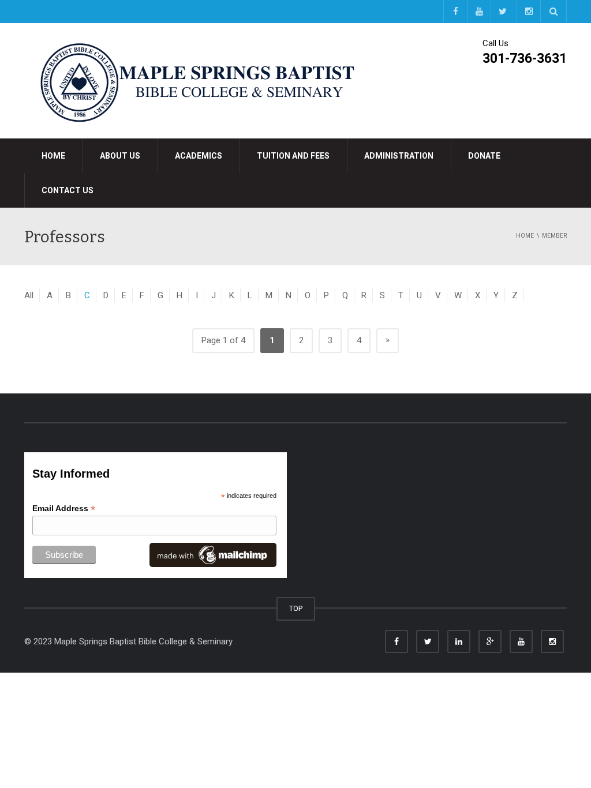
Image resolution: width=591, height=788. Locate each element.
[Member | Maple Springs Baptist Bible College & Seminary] (197, 80)
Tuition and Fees (293, 155)
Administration (398, 155)
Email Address (63, 508)
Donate (484, 155)
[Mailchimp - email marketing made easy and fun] (212, 554)
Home (53, 155)
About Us (120, 155)
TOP (295, 608)
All (28, 295)
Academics (198, 155)
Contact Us (67, 190)
